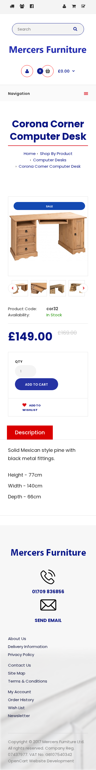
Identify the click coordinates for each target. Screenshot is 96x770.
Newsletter (19, 715)
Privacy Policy (21, 654)
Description (30, 432)
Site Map (16, 673)
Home (30, 153)
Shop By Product (56, 153)
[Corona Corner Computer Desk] (48, 236)
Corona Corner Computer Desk (49, 166)
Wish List (16, 707)
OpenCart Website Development (41, 761)
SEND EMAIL (48, 620)
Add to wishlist (31, 407)
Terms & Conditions (27, 681)
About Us (17, 638)
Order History (21, 699)
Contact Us (19, 665)
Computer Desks (49, 160)
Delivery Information (27, 646)
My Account (19, 692)
